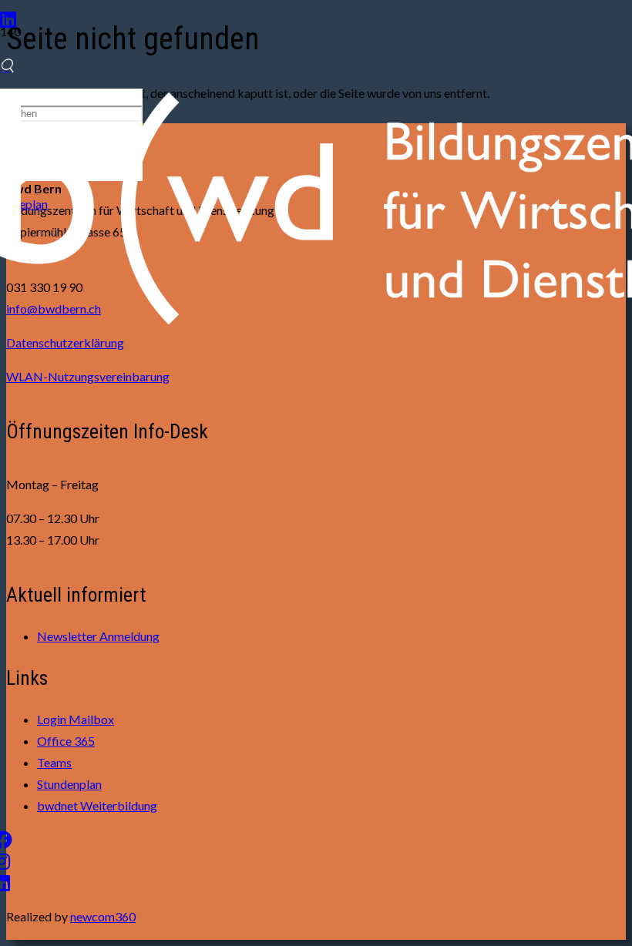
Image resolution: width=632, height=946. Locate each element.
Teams (54, 762)
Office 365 (66, 740)
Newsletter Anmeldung (98, 636)
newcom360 (103, 916)
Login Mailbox (75, 719)
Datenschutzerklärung (65, 342)
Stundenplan (69, 784)
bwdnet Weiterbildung (97, 805)
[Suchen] (7, 65)
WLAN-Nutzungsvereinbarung (88, 376)
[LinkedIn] (8, 19)
